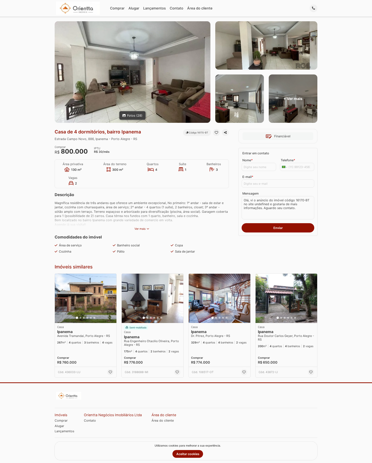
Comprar (117, 8)
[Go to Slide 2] (80, 318)
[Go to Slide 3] (84, 318)
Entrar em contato (255, 153)
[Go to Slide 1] (77, 318)
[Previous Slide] (59, 298)
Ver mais (140, 228)
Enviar (278, 228)
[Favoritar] (216, 132)
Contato (176, 8)
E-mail (247, 177)
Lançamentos (154, 8)
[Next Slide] (112, 298)
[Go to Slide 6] (94, 318)
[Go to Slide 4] (87, 318)
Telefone (288, 160)
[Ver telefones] (313, 8)
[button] (85, 298)
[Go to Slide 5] (91, 318)
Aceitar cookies (187, 454)
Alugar (133, 8)
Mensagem (250, 193)
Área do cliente (200, 8)
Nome (247, 160)
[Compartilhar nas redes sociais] (225, 132)
